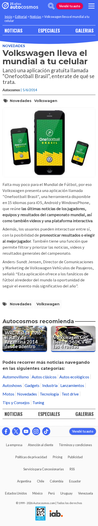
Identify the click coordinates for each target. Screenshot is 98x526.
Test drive (70, 393)
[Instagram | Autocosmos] (36, 431)
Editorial (21, 17)
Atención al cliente (40, 445)
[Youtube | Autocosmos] (26, 431)
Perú (51, 493)
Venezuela (85, 493)
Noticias (35, 17)
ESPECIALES (49, 30)
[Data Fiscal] (40, 514)
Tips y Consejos (16, 402)
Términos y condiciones (75, 445)
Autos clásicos (44, 376)
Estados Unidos (16, 493)
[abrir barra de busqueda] (51, 6)
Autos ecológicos (74, 376)
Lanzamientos (72, 385)
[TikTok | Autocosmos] (46, 431)
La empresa (14, 445)
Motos (8, 393)
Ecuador (75, 481)
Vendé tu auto (69, 6)
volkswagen (45, 100)
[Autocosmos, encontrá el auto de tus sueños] (20, 6)
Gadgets (32, 385)
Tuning (38, 402)
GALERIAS (84, 30)
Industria (50, 385)
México (37, 493)
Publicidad (75, 457)
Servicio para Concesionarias (43, 469)
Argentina (24, 481)
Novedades (14, 46)
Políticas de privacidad (31, 457)
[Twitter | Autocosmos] (16, 431)
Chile (40, 481)
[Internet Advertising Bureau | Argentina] (56, 514)
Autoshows (12, 385)
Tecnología (49, 393)
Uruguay (66, 493)
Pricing (57, 457)
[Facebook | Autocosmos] (6, 431)
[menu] (91, 6)
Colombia (56, 481)
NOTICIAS (13, 30)
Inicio (8, 17)
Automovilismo (16, 376)
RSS (72, 469)
